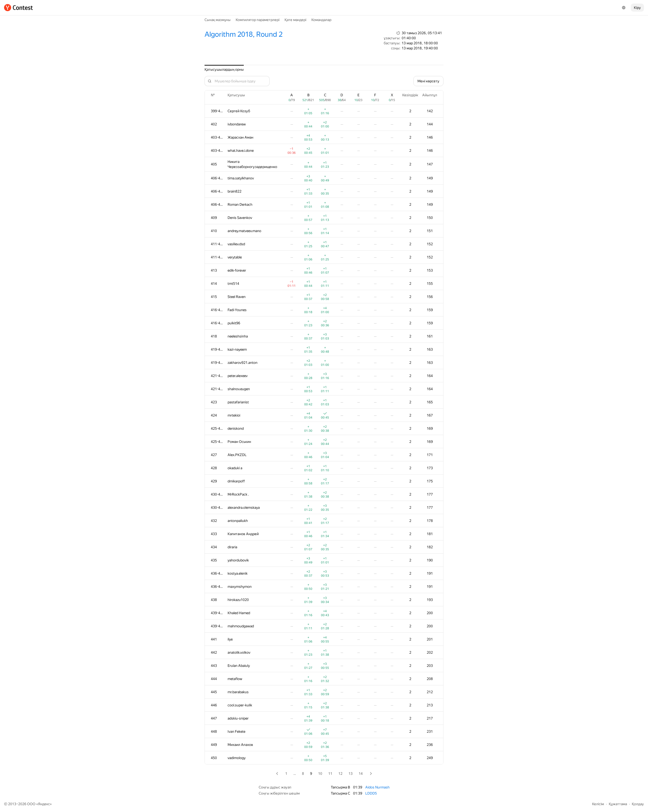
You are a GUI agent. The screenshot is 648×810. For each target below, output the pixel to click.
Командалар (321, 20)
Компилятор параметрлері (257, 20)
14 (361, 773)
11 (330, 773)
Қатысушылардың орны (224, 69)
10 (320, 773)
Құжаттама (618, 804)
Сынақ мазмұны (218, 20)
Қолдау (638, 804)
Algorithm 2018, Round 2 (243, 34)
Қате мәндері (295, 20)
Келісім (598, 804)
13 (351, 773)
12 (340, 773)
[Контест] (18, 7)
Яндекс (44, 804)
